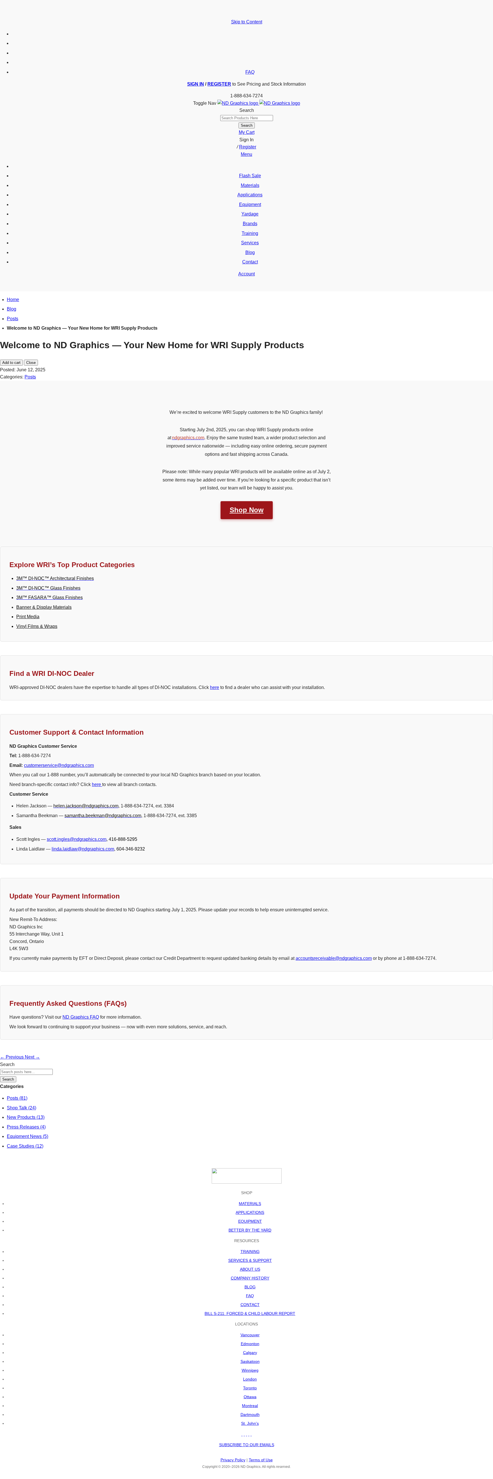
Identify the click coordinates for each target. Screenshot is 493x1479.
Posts (12, 318)
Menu (246, 154)
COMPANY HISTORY (250, 1278)
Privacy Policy (233, 1460)
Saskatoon (250, 1361)
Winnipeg (250, 1370)
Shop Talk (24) (21, 1107)
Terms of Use (261, 1460)
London (250, 1379)
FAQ (249, 72)
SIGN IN (195, 84)
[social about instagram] (251, 1434)
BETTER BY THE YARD (250, 1230)
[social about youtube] (246, 1434)
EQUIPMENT (250, 1221)
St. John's (250, 1423)
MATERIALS (250, 1203)
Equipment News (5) (27, 1136)
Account (246, 273)
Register (247, 146)
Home (13, 299)
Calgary (250, 1352)
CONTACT (250, 1304)
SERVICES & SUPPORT (250, 1260)
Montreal (250, 1405)
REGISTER (219, 84)
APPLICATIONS (250, 1212)
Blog (11, 309)
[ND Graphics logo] (258, 103)
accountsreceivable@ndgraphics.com (334, 958)
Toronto (250, 1388)
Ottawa (250, 1397)
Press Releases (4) (26, 1127)
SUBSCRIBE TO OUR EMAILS (246, 1444)
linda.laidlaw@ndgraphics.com (83, 849)
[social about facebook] (242, 1434)
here (214, 687)
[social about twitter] (244, 1434)
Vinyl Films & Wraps (36, 626)
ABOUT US (250, 1269)
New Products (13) (26, 1117)
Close (31, 362)
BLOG (250, 1287)
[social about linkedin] (248, 1434)
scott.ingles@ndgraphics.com (76, 839)
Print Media (27, 616)
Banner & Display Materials (44, 607)
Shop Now (247, 510)
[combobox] (246, 118)
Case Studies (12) (25, 1146)
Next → (32, 1057)
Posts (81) (17, 1098)
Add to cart (11, 362)
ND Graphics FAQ (80, 1017)
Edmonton (250, 1343)
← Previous (12, 1057)
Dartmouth (250, 1414)
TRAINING (250, 1251)
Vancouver (250, 1335)
